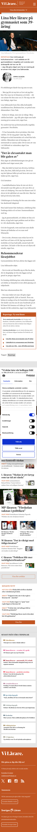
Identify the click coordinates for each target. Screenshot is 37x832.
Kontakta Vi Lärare (7, 773)
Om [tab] (30, 381)
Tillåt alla (18, 442)
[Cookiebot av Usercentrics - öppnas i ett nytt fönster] (26, 375)
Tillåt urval (18, 448)
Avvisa (18, 454)
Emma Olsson (18, 76)
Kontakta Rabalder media (9, 801)
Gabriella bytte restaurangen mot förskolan (20, 342)
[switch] (32, 420)
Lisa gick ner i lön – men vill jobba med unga (20, 346)
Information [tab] (18, 381)
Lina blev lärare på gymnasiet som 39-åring (19, 339)
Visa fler (18, 622)
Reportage (11, 355)
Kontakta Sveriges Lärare (9, 824)
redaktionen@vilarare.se (8, 776)
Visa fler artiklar (18, 577)
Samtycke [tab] (6, 381)
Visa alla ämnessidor (17, 10)
